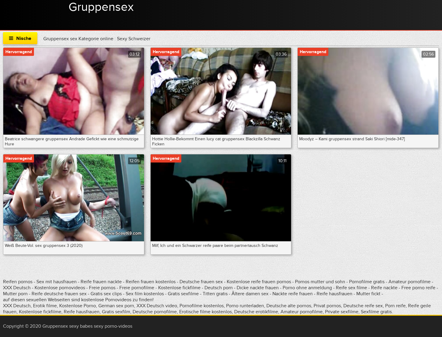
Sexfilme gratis (376, 312)
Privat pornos (327, 306)
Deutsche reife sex (363, 306)
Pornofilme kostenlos (202, 306)
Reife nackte (384, 288)
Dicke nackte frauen (258, 288)
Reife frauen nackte (101, 282)
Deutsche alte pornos (288, 306)
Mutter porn (15, 294)
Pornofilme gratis (367, 282)
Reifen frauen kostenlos (151, 282)
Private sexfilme (341, 312)
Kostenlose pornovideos (60, 288)
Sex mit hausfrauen (56, 282)
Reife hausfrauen (334, 294)
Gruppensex (101, 7)
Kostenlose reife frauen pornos (259, 282)
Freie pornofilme (136, 288)
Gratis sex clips (106, 294)
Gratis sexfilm (116, 312)
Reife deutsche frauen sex (59, 294)
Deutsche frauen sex (201, 282)
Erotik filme (45, 306)
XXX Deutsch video (157, 306)
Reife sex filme (352, 288)
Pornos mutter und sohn (320, 282)
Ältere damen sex (250, 294)
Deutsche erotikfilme (256, 312)
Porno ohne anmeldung (307, 288)
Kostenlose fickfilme (179, 288)
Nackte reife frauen (292, 294)
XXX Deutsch (17, 288)
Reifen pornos (18, 282)
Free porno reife (419, 288)
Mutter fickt (368, 294)
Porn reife (395, 306)
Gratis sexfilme (183, 294)
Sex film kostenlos (145, 294)
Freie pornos (102, 288)
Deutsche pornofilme (155, 312)
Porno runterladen (245, 306)
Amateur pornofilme (409, 282)
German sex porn (116, 306)
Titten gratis (215, 294)
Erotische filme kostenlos (205, 312)
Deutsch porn (218, 288)
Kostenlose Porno (77, 306)
